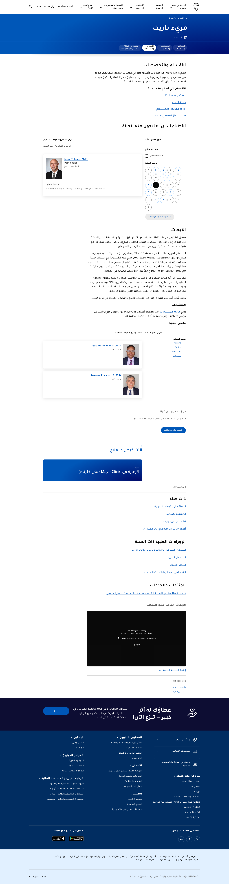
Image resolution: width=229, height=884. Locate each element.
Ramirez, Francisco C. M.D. (105, 375)
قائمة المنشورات (170, 312)
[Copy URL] (119, 639)
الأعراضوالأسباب (180, 47)
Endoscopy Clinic (175, 95)
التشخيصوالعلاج (165, 47)
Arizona (177, 343)
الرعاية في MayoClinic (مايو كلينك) (130, 47)
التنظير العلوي (178, 565)
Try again (136, 645)
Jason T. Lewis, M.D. (76, 159)
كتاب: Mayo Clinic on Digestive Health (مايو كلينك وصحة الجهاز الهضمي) (146, 593)
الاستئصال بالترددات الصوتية (170, 506)
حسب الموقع (151, 150)
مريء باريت (170, 28)
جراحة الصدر (179, 102)
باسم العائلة (151, 163)
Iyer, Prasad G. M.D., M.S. (106, 346)
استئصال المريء (177, 557)
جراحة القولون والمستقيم (171, 109)
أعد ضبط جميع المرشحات (159, 217)
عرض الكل (176, 356)
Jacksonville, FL (157, 156)
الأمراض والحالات (176, 18)
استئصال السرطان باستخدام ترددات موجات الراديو (158, 550)
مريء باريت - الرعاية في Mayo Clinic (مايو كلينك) (160, 419)
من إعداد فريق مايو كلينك (172, 411)
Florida (178, 348)
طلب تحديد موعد (173, 430)
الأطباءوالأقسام (149, 47)
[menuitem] (180, 48)
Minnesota (176, 352)
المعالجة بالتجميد (176, 514)
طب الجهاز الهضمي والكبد (170, 116)
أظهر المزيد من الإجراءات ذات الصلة (166, 572)
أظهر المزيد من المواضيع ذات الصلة (166, 529)
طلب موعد (178, 38)
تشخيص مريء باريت (174, 522)
